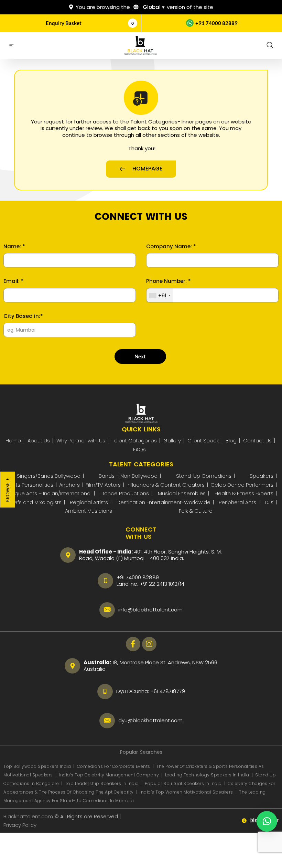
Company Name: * (171, 246)
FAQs (139, 449)
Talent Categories (134, 440)
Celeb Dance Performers (241, 484)
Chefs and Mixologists (34, 502)
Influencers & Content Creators (166, 484)
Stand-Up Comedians (203, 475)
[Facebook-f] (133, 644)
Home (13, 440)
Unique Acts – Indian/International (49, 493)
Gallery (172, 440)
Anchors (69, 484)
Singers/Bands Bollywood (48, 475)
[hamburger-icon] (11, 46)
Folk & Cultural (196, 510)
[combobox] (160, 295)
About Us (39, 440)
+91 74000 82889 (216, 23)
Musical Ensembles (182, 493)
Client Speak (203, 440)
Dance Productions (124, 493)
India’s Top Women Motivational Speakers (186, 792)
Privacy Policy (20, 825)
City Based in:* (23, 316)
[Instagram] (149, 644)
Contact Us (257, 440)
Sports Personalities (28, 484)
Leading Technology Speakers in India (208, 775)
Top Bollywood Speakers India (37, 766)
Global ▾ (153, 7)
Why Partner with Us (80, 440)
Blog (231, 440)
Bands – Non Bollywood (128, 475)
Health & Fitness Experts (244, 493)
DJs (269, 502)
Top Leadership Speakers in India (102, 783)
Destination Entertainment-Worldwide (163, 502)
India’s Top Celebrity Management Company (109, 775)
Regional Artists (89, 502)
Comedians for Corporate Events (114, 766)
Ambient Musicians (88, 510)
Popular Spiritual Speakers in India (183, 783)
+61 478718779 (167, 691)
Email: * (13, 281)
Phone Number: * (168, 281)
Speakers (261, 475)
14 (182, 583)
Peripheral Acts (237, 502)
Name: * (14, 246)
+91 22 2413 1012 (158, 583)
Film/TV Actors (103, 484)
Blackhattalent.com (28, 816)
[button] (270, 45)
